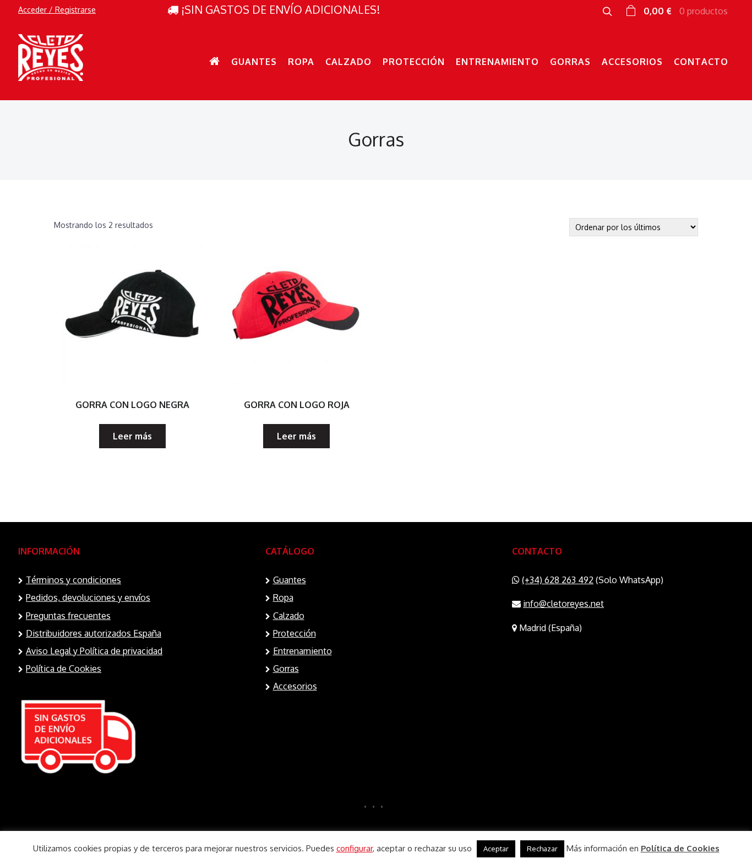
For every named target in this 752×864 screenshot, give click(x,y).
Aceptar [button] (496, 848)
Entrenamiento (497, 61)
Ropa (301, 61)
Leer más (132, 436)
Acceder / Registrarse (57, 9)
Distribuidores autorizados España (93, 633)
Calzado (348, 61)
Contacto (701, 61)
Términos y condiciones (73, 579)
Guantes (254, 61)
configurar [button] (354, 848)
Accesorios (632, 61)
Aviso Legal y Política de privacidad (94, 650)
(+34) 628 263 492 (557, 579)
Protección (414, 61)
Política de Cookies (63, 668)
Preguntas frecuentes (68, 615)
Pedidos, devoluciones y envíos (88, 597)
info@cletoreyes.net (563, 603)
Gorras (570, 61)
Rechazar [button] (542, 848)
